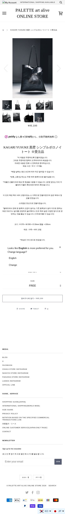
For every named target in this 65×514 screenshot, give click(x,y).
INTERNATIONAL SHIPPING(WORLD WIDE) (21, 406)
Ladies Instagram (11, 381)
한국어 (24, 477)
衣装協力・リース (9, 424)
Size (32, 281)
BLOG (5, 357)
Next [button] (57, 68)
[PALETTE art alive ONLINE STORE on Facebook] (32, 493)
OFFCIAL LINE (8, 385)
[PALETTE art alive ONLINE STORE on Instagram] (38, 493)
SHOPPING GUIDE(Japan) (14, 402)
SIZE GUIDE (7, 410)
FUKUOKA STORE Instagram (15, 377)
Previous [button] (7, 68)
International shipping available (37, 2)
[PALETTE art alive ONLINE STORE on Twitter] (27, 493)
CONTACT (6, 431)
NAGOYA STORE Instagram (15, 373)
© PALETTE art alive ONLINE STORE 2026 (26, 485)
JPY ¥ (38, 477)
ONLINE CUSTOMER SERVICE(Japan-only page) (24, 427)
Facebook (7, 365)
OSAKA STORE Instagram (14, 369)
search (52, 485)
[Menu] (4, 13)
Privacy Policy (10, 414)
